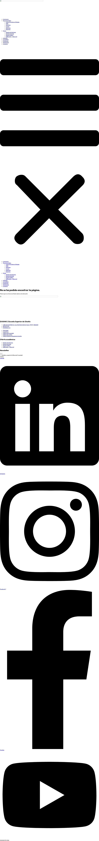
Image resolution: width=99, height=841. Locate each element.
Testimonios (6, 42)
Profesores (5, 41)
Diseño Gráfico (9, 35)
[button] (49, 153)
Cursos (7, 26)
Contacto (5, 44)
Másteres (8, 25)
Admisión (5, 38)
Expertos (8, 29)
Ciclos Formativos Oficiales (12, 22)
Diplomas (8, 28)
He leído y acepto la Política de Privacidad (12, 355)
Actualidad (5, 39)
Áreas (4, 31)
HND (7, 23)
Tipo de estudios (7, 20)
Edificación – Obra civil (11, 36)
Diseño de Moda (10, 34)
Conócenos (6, 19)
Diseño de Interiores (11, 32)
